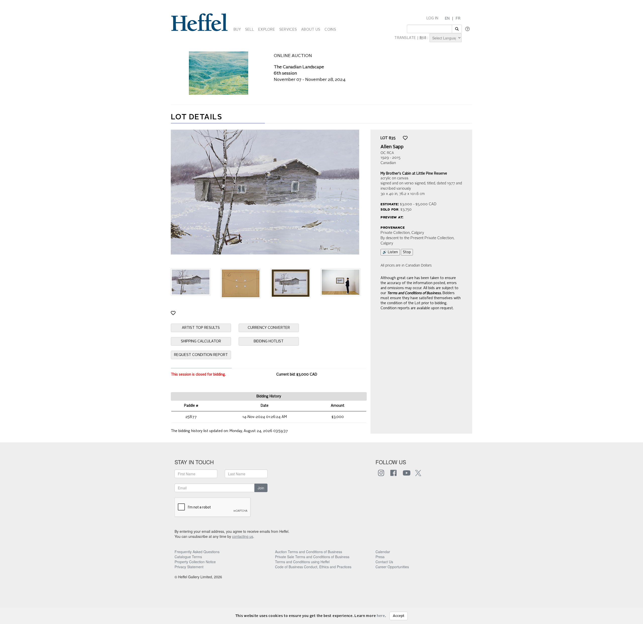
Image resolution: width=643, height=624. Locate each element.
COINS (330, 29)
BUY (237, 29)
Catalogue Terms (188, 556)
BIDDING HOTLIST (269, 341)
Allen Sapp (392, 147)
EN (447, 18)
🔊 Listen (390, 252)
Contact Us (384, 561)
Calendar (383, 551)
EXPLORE (266, 29)
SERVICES (288, 29)
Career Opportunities (392, 566)
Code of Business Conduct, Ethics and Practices (313, 566)
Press (380, 556)
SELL (249, 29)
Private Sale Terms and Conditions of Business (312, 556)
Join (261, 487)
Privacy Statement (189, 566)
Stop (407, 252)
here (381, 616)
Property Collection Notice (195, 561)
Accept (398, 616)
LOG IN (432, 18)
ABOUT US (310, 29)
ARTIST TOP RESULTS (201, 328)
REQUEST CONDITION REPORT (201, 355)
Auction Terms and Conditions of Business (308, 551)
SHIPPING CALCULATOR (201, 341)
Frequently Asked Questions (197, 551)
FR (458, 18)
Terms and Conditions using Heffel (302, 561)
